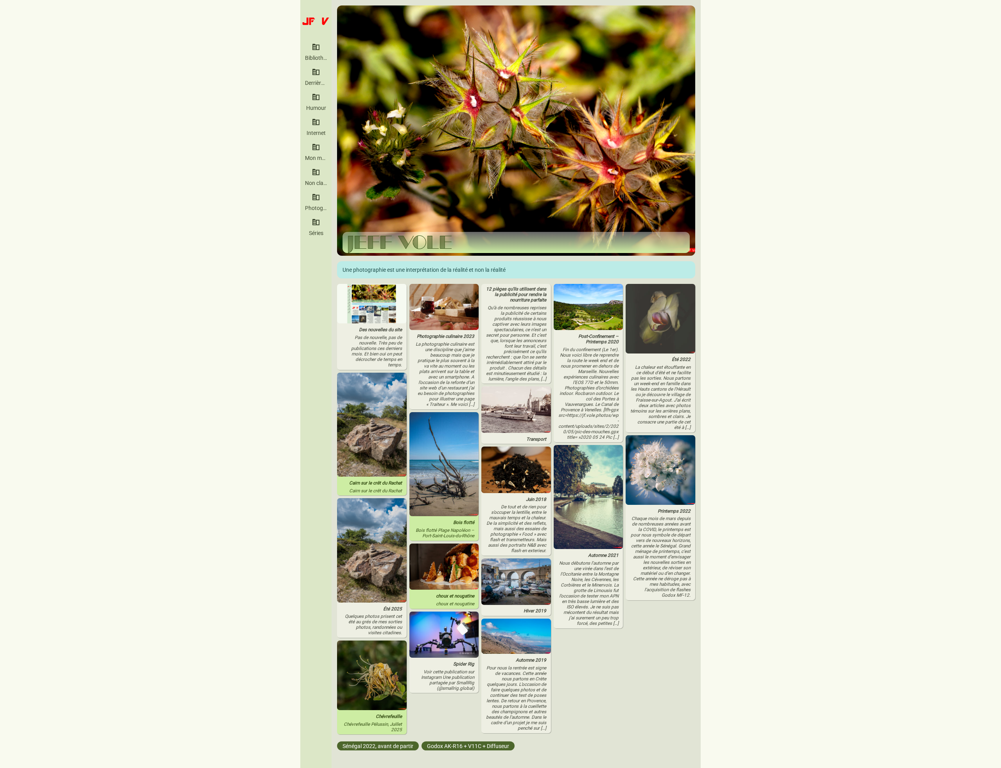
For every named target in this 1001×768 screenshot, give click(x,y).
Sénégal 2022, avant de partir (378, 746)
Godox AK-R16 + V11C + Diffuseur (468, 746)
